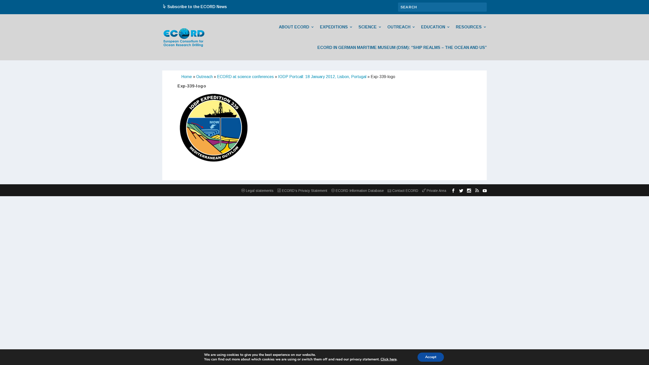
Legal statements (259, 191)
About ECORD (294, 27)
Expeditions (334, 27)
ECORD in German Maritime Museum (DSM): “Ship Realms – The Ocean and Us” (402, 47)
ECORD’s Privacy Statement (304, 191)
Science (367, 27)
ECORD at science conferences (245, 77)
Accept (430, 357)
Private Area (436, 191)
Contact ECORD (404, 191)
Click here (388, 359)
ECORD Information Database (359, 191)
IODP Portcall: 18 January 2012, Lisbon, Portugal (322, 77)
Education (433, 27)
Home (186, 77)
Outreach (398, 27)
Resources (469, 27)
